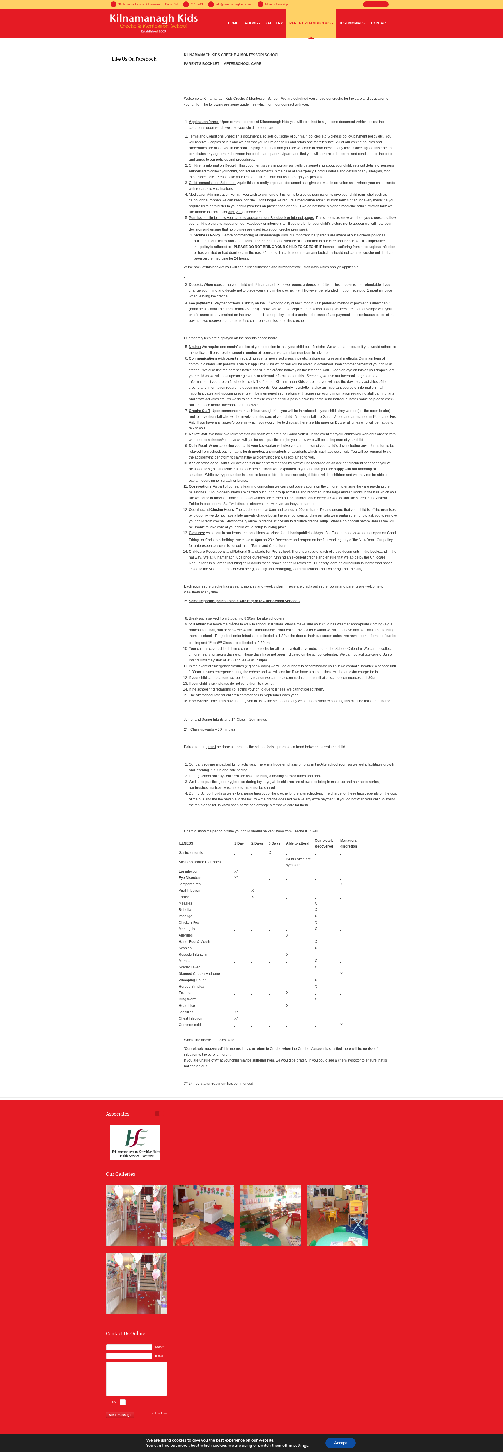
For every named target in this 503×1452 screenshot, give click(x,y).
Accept (340, 1443)
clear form (160, 1413)
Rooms (251, 23)
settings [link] (300, 1445)
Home (233, 23)
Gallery (274, 23)
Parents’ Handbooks (310, 23)
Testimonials (352, 23)
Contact (379, 23)
